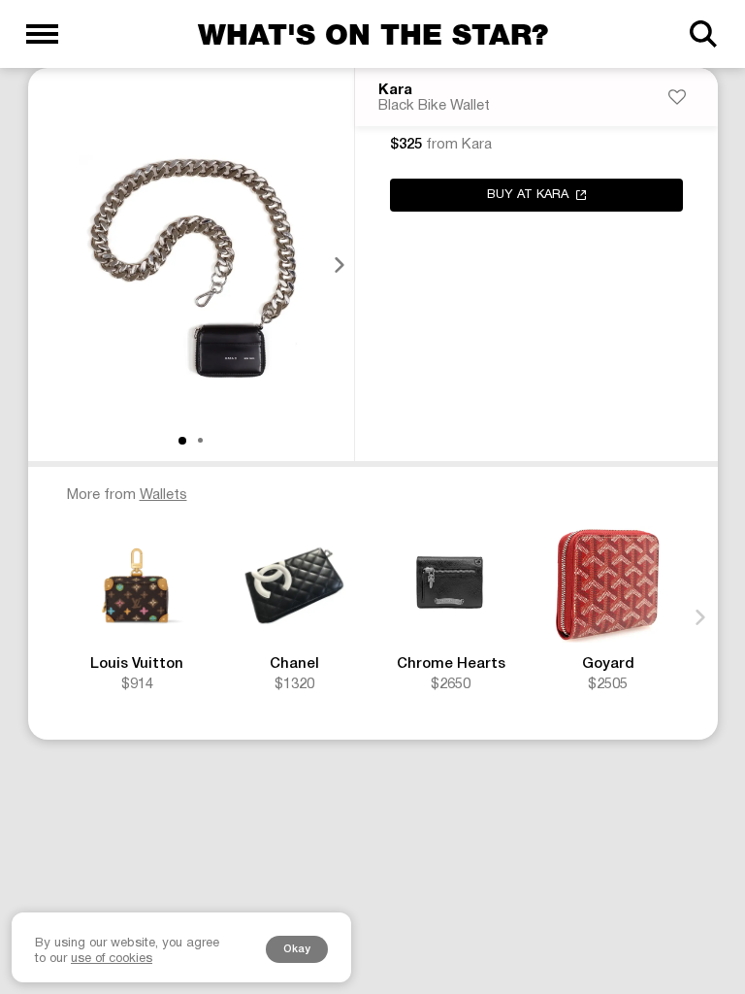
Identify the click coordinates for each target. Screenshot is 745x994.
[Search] (703, 34)
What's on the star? (373, 34)
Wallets (163, 495)
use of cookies (111, 959)
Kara (395, 90)
